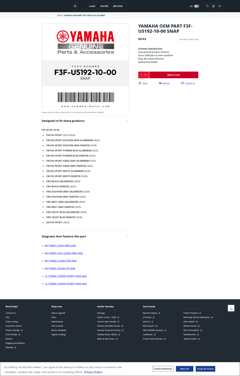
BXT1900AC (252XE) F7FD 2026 (61, 260)
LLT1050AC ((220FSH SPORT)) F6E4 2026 (66, 276)
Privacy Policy (93, 372)
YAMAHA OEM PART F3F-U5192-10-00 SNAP (84, 15)
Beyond (118, 6)
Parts (59, 15)
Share (144, 83)
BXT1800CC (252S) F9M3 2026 (60, 245)
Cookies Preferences (163, 369)
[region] (120, 369)
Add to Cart (173, 74)
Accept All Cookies (205, 369)
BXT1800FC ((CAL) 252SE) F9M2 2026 (64, 253)
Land (92, 6)
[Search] (207, 6)
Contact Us (190, 83)
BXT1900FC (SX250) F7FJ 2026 (60, 268)
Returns (166, 83)
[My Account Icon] (213, 6)
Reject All (184, 369)
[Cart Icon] (220, 6)
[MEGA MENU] (75, 6)
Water (104, 6)
